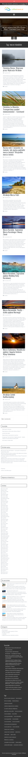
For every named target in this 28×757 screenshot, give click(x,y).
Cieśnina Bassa (15, 700)
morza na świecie (18, 711)
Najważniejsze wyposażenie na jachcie (10, 435)
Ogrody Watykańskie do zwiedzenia (12, 685)
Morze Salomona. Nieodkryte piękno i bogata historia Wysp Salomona (14, 352)
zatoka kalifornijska (8, 744)
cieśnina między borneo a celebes (11, 706)
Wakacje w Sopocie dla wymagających (13, 670)
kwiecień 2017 (5, 572)
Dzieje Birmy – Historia (10, 666)
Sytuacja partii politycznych (12, 590)
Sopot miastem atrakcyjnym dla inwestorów (14, 668)
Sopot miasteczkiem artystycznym (12, 674)
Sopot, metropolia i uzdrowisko (11, 676)
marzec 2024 (5, 511)
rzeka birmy (17, 732)
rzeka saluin (6, 734)
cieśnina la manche (8, 703)
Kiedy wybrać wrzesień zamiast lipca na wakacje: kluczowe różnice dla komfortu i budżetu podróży (15, 615)
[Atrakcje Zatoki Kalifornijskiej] (13, 384)
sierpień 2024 (5, 506)
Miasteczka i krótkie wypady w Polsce (10, 631)
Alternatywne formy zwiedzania (12, 678)
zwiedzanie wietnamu (18, 744)
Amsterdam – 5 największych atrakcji (13, 653)
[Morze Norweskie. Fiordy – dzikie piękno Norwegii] (13, 304)
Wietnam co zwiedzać (8, 739)
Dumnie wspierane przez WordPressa (10, 753)
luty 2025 (4, 504)
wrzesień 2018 (5, 559)
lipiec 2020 (4, 540)
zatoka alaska (18, 742)
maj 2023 (4, 518)
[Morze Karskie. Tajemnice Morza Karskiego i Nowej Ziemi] (13, 222)
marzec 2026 (5, 495)
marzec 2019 (5, 551)
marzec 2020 (5, 545)
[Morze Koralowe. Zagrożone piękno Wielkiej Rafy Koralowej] (13, 263)
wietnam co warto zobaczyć (10, 737)
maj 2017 (4, 570)
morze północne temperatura (10, 724)
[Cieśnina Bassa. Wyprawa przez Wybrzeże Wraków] (13, 58)
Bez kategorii (5, 630)
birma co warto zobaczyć (9, 698)
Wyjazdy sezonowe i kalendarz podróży (10, 635)
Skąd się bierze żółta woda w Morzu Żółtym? (11, 431)
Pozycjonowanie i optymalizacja (11, 651)
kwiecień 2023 (5, 519)
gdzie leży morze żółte (9, 711)
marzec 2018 (5, 565)
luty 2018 (4, 566)
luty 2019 (4, 552)
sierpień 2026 (5, 488)
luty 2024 (4, 512)
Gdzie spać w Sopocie (6, 429)
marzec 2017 (5, 573)
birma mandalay (7, 700)
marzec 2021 (5, 529)
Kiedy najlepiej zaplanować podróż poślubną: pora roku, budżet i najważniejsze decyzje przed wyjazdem (17, 606)
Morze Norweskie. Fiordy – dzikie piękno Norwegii (13, 311)
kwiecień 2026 (5, 494)
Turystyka (5, 86)
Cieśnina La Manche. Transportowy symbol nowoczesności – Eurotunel (13, 109)
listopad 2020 (5, 534)
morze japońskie (7, 719)
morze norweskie (15, 721)
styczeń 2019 (5, 554)
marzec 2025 (5, 502)
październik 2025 (5, 498)
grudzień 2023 (5, 515)
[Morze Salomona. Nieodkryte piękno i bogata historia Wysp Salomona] (13, 340)
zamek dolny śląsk (6, 433)
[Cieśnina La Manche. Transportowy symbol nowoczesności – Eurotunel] (13, 98)
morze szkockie (16, 726)
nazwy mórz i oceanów (9, 729)
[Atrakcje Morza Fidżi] (13, 185)
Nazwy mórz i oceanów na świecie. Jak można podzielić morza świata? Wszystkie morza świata (14, 151)
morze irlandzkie (17, 716)
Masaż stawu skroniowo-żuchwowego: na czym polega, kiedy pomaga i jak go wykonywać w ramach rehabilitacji (15, 4)
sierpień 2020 (5, 538)
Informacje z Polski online (7, 440)
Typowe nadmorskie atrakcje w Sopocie (13, 687)
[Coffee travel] (14, 8)
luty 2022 (4, 524)
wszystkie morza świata (9, 742)
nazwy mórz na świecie (9, 732)
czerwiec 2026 (5, 491)
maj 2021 (4, 526)
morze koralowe (7, 721)
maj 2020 (4, 543)
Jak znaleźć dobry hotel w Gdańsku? (12, 672)
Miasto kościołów (8, 649)
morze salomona (7, 726)
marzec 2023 (5, 520)
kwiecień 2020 (5, 544)
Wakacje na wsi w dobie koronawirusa (13, 689)
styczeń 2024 (5, 513)
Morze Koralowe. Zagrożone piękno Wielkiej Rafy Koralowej (13, 276)
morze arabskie (7, 713)
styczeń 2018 (5, 567)
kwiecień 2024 (5, 509)
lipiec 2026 (4, 490)
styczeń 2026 (5, 497)
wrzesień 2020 (5, 537)
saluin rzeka (13, 734)
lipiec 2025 (4, 499)
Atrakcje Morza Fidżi (11, 194)
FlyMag (23, 753)
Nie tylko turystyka (6, 632)
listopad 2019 (5, 548)
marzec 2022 (5, 523)
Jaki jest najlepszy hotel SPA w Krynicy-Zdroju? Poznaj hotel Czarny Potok (14, 28)
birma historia (19, 698)
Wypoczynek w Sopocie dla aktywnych (13, 647)
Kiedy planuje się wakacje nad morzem (13, 680)
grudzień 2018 (5, 555)
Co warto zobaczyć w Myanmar (10, 708)
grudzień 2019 (5, 547)
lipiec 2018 (4, 562)
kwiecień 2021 (5, 527)
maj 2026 (4, 493)
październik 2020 (5, 536)
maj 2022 (4, 522)
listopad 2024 (5, 505)
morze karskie (15, 719)
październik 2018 (5, 558)
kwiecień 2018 (5, 563)
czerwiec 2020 (5, 541)
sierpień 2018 (5, 561)
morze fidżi (14, 713)
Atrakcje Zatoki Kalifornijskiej (9, 395)
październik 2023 (5, 516)
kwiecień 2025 (5, 501)
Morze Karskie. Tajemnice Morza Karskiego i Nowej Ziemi (13, 232)
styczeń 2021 (5, 531)
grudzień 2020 (5, 533)
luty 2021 (4, 530)
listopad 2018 (5, 556)
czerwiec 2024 (5, 508)
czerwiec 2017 (5, 569)
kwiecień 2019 (5, 549)
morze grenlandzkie (8, 716)
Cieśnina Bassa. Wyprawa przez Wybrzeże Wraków (13, 69)
